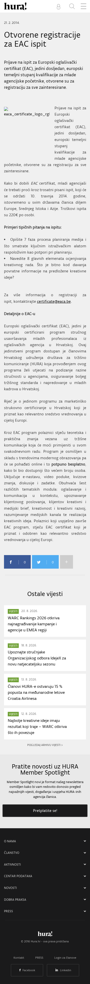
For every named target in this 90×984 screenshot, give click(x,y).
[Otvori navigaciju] (83, 6)
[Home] (15, 6)
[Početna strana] (45, 935)
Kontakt (19, 957)
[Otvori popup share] (66, 562)
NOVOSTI (10, 888)
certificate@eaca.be (54, 301)
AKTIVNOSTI (12, 864)
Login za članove (65, 957)
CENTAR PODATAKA (18, 876)
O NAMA (10, 841)
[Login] (59, 6)
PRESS (8, 911)
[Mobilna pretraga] (72, 6)
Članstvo (11, 853)
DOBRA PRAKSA (15, 899)
